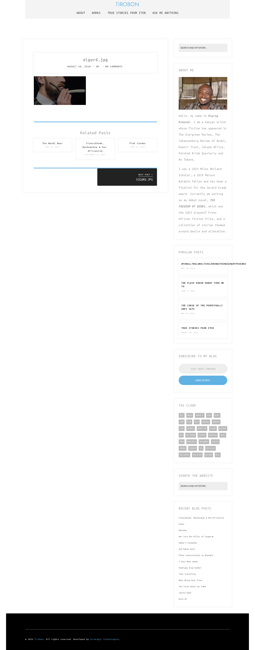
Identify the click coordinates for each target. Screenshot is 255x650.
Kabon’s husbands (188, 543)
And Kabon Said (186, 549)
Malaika (183, 530)
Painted (202, 435)
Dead (189, 422)
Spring (182, 448)
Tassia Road (185, 593)
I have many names (188, 562)
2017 (182, 415)
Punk (182, 442)
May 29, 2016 (52, 147)
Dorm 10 (183, 599)
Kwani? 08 (202, 428)
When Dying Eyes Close (190, 580)
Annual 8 (199, 415)
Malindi (222, 428)
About (80, 12)
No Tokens (190, 435)
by (98, 66)
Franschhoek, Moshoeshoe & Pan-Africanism (95, 147)
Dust (197, 422)
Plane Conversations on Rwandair (196, 555)
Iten (182, 428)
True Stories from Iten (127, 12)
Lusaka (213, 428)
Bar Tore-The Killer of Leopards (196, 537)
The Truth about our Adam (192, 586)
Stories (192, 448)
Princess (213, 435)
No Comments (114, 66)
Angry (189, 415)
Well (218, 455)
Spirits (215, 442)
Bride (217, 415)
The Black (210, 448)
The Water (197, 455)
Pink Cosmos (138, 143)
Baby (209, 415)
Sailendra (204, 442)
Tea (201, 448)
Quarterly (191, 442)
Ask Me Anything (165, 12)
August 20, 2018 (79, 66)
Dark (182, 422)
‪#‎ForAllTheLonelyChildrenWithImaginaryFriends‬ (213, 264)
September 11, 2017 (95, 155)
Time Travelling (187, 574)
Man (181, 435)
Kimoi (181, 524)
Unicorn (208, 455)
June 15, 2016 (137, 147)
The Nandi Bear (52, 143)
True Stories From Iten (197, 328)
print (222, 435)
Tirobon (39, 639)
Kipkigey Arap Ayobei (190, 568)
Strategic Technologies (104, 639)
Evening (205, 422)
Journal (190, 428)
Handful (216, 422)
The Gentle (184, 455)
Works (96, 12)
